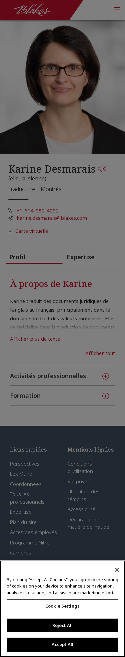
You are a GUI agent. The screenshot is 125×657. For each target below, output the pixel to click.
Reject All (62, 625)
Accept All (62, 644)
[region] (62, 608)
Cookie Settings (62, 606)
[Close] (117, 569)
